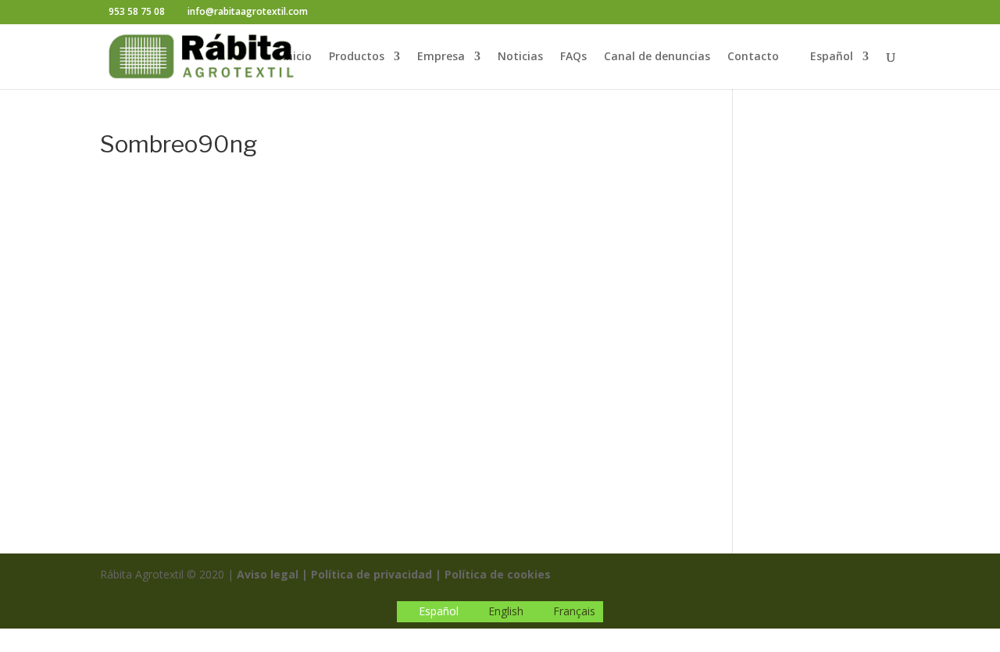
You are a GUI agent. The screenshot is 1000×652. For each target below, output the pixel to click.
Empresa (441, 57)
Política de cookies (498, 574)
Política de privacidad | (376, 574)
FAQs (573, 57)
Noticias (520, 57)
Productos (356, 57)
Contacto (753, 57)
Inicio (297, 57)
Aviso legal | (272, 574)
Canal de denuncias (657, 57)
